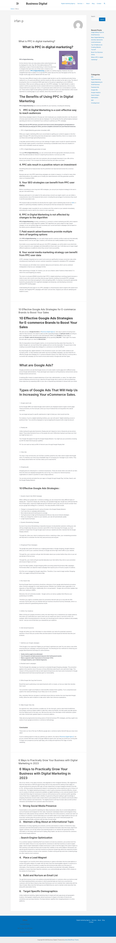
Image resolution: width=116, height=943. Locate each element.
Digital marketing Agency (68, 3)
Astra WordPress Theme (72, 940)
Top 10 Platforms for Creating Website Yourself (96, 47)
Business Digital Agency (48, 331)
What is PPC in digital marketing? (37, 41)
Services (79, 3)
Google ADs (94, 90)
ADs (92, 77)
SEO (73, 202)
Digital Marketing (96, 79)
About (88, 3)
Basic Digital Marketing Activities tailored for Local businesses (97, 40)
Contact (99, 3)
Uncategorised (95, 103)
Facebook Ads (95, 87)
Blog (93, 3)
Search (93, 16)
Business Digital (36, 3)
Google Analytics (96, 92)
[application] (83, 3)
